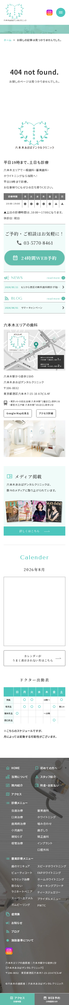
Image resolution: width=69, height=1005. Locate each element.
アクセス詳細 (46, 413)
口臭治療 (17, 817)
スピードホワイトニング (51, 866)
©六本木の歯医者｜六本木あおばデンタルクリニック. (35, 983)
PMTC (41, 905)
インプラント (45, 843)
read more (53, 277)
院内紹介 (17, 785)
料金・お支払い (49, 785)
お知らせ (16, 923)
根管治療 (17, 843)
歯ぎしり (42, 830)
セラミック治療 (20, 879)
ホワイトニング (46, 817)
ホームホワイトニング (50, 879)
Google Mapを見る (17, 413)
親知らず (16, 836)
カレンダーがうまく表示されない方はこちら (32, 658)
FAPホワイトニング (49, 873)
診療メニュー (19, 803)
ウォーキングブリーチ (50, 886)
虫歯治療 (17, 810)
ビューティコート (21, 873)
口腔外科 (43, 850)
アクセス (16, 794)
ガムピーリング (20, 904)
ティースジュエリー (49, 892)
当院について (19, 777)
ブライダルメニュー (49, 899)
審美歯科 (43, 810)
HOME (15, 768)
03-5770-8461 (38, 243)
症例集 (15, 914)
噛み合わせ (44, 823)
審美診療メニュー (22, 858)
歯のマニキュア (20, 866)
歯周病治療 (18, 823)
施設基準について (20, 940)
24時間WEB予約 (39, 258)
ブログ (15, 931)
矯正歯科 (43, 836)
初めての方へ (48, 768)
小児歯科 (17, 830)
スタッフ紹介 (48, 777)
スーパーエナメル (22, 898)
